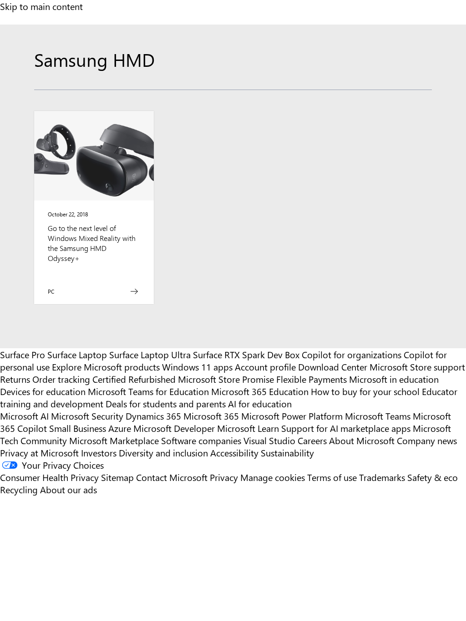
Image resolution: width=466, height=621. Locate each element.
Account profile (265, 367)
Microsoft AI (24, 416)
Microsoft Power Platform (292, 416)
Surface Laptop (77, 354)
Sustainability (287, 452)
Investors (98, 452)
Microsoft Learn (248, 428)
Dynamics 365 (153, 416)
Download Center (332, 367)
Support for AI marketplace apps (345, 428)
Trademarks (382, 477)
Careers (312, 440)
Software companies (201, 440)
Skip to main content (41, 6)
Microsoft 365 (211, 416)
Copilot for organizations (351, 354)
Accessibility (234, 452)
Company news (427, 440)
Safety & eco (432, 477)
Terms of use (332, 477)
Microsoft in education (394, 379)
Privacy (225, 477)
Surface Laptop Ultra (150, 354)
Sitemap (117, 477)
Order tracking (61, 379)
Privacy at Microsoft (39, 452)
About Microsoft (362, 440)
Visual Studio (269, 440)
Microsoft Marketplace (114, 440)
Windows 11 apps (197, 367)
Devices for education (43, 391)
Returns (15, 379)
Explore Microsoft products (106, 367)
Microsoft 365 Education (260, 391)
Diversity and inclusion (163, 452)
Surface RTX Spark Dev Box (246, 354)
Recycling (19, 489)
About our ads (68, 489)
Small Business (77, 428)
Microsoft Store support (417, 367)
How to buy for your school (365, 391)
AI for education (260, 403)
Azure (119, 428)
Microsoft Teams (377, 416)
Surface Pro (22, 354)
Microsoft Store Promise (226, 379)
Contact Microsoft (172, 477)
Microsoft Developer (174, 428)
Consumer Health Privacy (49, 477)
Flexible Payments (311, 379)
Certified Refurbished (134, 379)
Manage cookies (272, 477)
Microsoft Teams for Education (148, 391)
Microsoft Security (87, 416)
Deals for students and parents (166, 403)
